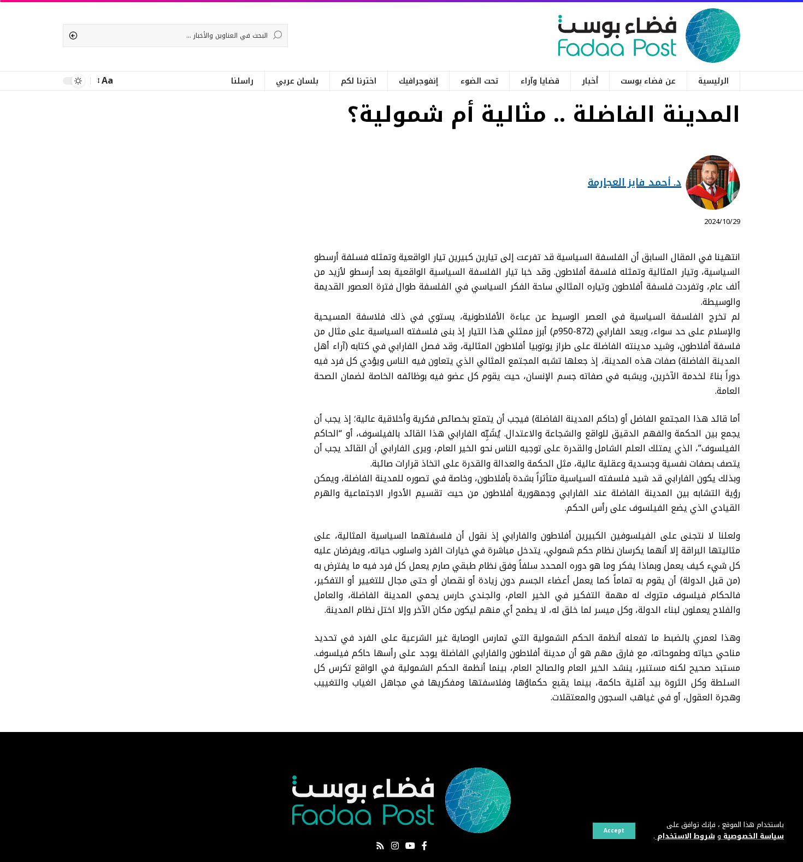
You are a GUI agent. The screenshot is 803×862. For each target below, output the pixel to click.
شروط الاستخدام (685, 836)
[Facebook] (424, 846)
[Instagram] (395, 846)
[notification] (126, 81)
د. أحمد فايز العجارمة (635, 182)
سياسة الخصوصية (752, 836)
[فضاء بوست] (649, 35)
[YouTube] (410, 846)
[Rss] (380, 846)
